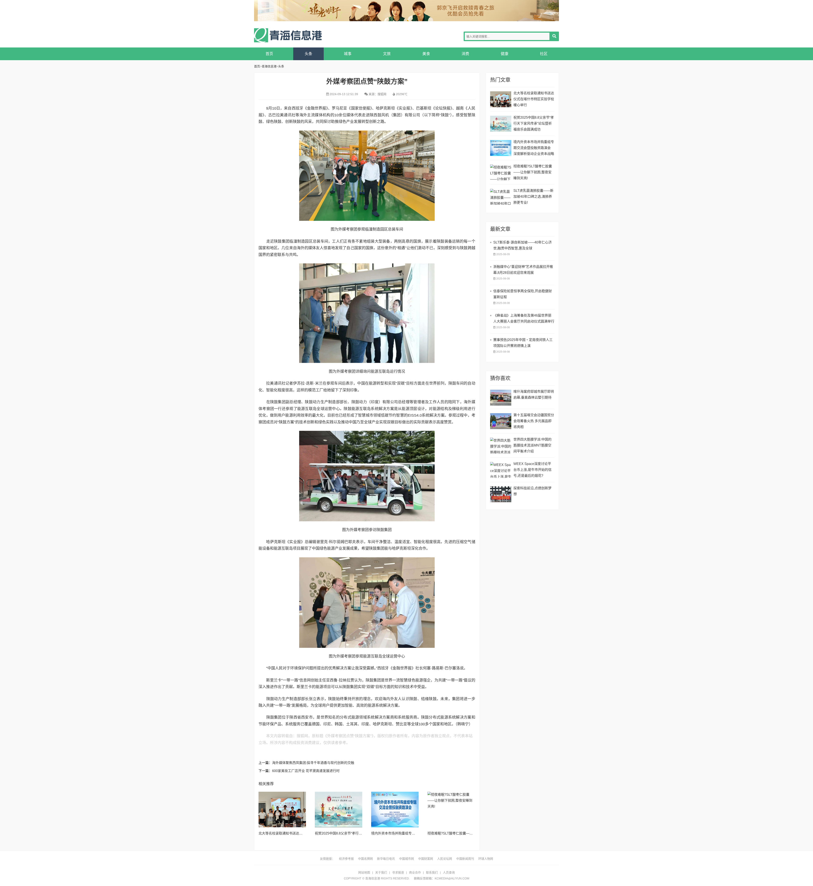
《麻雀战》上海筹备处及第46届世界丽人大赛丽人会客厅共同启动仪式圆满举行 (523, 318)
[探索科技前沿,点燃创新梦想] (500, 494)
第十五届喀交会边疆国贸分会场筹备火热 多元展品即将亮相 (533, 421)
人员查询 (449, 872)
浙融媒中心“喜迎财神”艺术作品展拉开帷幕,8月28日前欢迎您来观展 (523, 269)
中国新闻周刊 (465, 858)
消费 (465, 54)
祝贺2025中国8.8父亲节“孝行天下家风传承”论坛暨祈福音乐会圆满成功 (533, 123)
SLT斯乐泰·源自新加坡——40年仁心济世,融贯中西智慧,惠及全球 (522, 245)
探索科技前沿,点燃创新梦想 (532, 491)
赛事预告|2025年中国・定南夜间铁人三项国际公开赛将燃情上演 (523, 343)
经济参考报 (346, 858)
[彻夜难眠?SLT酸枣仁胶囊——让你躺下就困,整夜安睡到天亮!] (451, 809)
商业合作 (415, 872)
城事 (347, 54)
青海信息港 (288, 35)
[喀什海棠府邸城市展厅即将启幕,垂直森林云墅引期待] (500, 398)
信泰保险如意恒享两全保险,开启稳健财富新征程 (522, 294)
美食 (426, 54)
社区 (544, 54)
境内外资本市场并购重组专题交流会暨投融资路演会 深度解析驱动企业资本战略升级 (533, 148)
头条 (308, 54)
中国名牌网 (365, 858)
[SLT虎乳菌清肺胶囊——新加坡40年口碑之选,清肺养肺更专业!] (500, 197)
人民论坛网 (444, 858)
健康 (504, 54)
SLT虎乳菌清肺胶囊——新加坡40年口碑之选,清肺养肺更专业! (533, 196)
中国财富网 (425, 858)
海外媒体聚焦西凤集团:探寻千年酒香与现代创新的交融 (313, 763)
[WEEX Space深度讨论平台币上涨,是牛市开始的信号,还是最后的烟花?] (500, 470)
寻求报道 (398, 872)
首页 (269, 54)
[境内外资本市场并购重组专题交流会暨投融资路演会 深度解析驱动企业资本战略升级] (395, 809)
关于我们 (381, 872)
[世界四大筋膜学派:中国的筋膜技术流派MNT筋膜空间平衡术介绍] (500, 445)
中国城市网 (406, 858)
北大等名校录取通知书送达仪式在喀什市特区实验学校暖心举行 (533, 99)
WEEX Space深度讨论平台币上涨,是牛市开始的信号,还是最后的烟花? (532, 469)
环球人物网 (485, 858)
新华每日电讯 (386, 858)
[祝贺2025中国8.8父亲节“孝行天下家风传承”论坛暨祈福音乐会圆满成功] (338, 809)
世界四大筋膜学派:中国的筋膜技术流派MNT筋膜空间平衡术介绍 (532, 445)
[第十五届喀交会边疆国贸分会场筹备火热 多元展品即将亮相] (500, 421)
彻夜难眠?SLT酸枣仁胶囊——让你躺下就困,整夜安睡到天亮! (472, 833)
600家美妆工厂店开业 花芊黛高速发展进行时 (306, 771)
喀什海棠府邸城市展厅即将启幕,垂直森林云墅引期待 (533, 394)
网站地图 (364, 872)
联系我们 (432, 872)
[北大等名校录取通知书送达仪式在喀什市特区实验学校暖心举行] (282, 809)
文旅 (387, 54)
